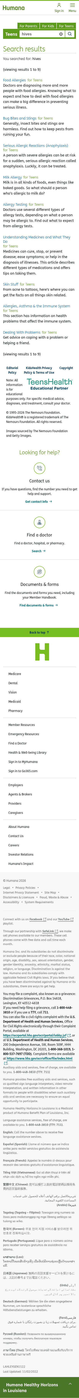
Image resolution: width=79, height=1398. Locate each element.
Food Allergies (14, 80)
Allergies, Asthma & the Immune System (36, 306)
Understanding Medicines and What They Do (36, 239)
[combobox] (42, 33)
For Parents (28, 26)
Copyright (66, 368)
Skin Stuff (10, 284)
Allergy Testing (15, 204)
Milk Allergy (12, 177)
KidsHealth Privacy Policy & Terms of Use (39, 370)
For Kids (48, 26)
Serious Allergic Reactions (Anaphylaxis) (35, 145)
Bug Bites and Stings (19, 118)
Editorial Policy (12, 370)
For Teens (66, 26)
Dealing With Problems (21, 332)
